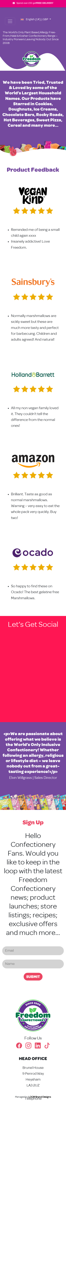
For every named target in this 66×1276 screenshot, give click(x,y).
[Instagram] (30, 1047)
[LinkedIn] (39, 1047)
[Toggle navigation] (10, 21)
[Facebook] (20, 1047)
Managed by (33, 1097)
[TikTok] (47, 1047)
